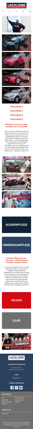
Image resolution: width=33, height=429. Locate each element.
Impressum (17, 401)
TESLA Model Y (16, 111)
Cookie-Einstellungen (19, 397)
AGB (3, 397)
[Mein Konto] (23, 11)
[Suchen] (9, 11)
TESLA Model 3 (16, 107)
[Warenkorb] (30, 11)
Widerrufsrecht (5, 399)
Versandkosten (25, 422)
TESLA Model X (16, 119)
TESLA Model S (16, 115)
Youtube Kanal (5, 413)
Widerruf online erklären (7, 401)
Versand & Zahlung (19, 399)
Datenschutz (4, 403)
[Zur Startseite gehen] (16, 5)
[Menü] (2, 11)
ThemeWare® (16, 426)
